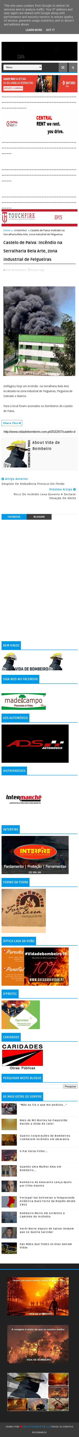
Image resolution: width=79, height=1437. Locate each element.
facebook (14, 516)
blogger (39, 516)
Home (6, 230)
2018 (48, 1426)
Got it (50, 30)
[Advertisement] (40, 159)
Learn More (34, 30)
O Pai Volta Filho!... (34, 1151)
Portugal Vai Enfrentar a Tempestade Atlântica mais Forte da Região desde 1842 (48, 1201)
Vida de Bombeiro (32, 1426)
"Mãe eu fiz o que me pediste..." (43, 1104)
